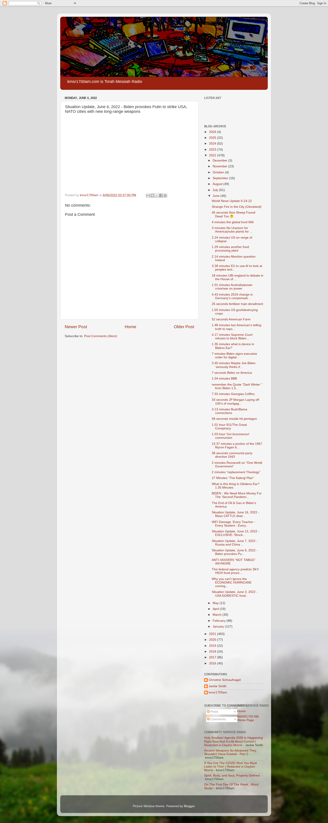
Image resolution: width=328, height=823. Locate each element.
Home (130, 326)
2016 (213, 663)
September (221, 178)
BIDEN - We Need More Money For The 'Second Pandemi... (237, 495)
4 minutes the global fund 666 (233, 222)
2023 (213, 149)
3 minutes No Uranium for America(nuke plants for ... (232, 229)
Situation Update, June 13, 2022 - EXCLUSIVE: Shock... (235, 533)
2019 (213, 645)
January (219, 626)
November (220, 166)
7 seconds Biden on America (232, 372)
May (216, 603)
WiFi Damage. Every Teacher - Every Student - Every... (233, 523)
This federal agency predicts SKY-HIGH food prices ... (235, 571)
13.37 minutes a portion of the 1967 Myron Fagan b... (237, 445)
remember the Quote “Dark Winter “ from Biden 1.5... (237, 386)
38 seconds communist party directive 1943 (232, 454)
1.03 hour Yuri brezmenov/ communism (230, 435)
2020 (213, 639)
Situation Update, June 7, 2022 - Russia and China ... (234, 542)
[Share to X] (156, 195)
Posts (214, 711)
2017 (213, 657)
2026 (213, 132)
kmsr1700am (218, 692)
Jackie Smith (217, 686)
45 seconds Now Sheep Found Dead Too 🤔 (233, 214)
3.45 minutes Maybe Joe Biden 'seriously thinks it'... (233, 364)
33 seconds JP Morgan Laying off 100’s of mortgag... (235, 401)
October (219, 172)
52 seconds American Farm (231, 319)
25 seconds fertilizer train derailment (237, 304)
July (216, 190)
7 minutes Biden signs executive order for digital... (234, 355)
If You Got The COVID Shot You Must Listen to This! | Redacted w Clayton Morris (230, 766)
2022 (213, 155)
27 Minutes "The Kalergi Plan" (233, 478)
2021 (213, 634)
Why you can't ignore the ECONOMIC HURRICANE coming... (231, 582)
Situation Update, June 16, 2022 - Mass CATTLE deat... (235, 514)
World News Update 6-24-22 (232, 201)
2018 (213, 651)
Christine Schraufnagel (225, 680)
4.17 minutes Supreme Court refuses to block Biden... (232, 336)
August (218, 184)
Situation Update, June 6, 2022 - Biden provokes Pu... (234, 552)
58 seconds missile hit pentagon (234, 418)
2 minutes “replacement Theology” (236, 472)
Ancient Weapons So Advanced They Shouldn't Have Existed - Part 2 (230, 752)
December (220, 160)
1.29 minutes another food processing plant (230, 248)
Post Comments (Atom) (100, 336)
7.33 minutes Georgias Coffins (233, 394)
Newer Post (76, 326)
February (219, 620)
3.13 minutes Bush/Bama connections (229, 411)
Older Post (184, 326)
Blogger (189, 806)
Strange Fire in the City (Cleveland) (237, 206)
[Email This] (148, 195)
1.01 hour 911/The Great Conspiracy (229, 426)
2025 (213, 137)
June (216, 195)
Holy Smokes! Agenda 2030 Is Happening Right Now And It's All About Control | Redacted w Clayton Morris (233, 741)
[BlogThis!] (152, 195)
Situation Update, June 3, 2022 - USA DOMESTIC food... (234, 593)
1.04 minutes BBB (224, 378)
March (217, 614)
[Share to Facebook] (161, 195)
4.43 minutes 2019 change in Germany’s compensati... (232, 296)
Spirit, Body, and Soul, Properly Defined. (232, 775)
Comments (218, 719)
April (216, 609)
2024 (213, 143)
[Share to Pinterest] (165, 195)
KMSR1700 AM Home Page (248, 718)
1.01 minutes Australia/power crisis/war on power (232, 286)
